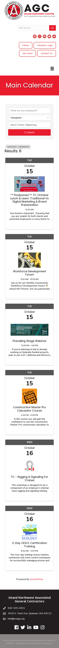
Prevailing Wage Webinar (29, 341)
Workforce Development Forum (29, 273)
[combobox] (29, 117)
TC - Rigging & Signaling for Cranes (29, 478)
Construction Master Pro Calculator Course (29, 409)
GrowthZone (36, 579)
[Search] (52, 28)
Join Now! (28, 53)
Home (25, 45)
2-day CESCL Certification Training (29, 544)
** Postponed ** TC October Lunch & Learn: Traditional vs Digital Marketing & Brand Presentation (29, 199)
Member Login (44, 45)
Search (30, 132)
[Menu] (52, 68)
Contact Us (46, 53)
